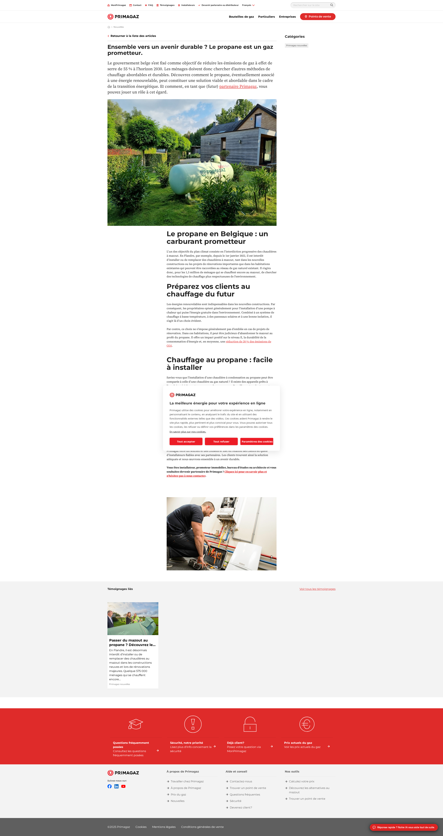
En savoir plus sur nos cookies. (188, 431)
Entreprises (287, 16)
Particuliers (266, 16)
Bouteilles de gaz (241, 16)
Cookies (141, 827)
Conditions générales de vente (202, 827)
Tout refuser (221, 441)
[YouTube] (123, 786)
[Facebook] (109, 786)
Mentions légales (164, 827)
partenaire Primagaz (238, 86)
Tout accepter (186, 441)
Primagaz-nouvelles (296, 45)
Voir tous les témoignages (318, 589)
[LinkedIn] (116, 786)
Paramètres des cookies (257, 441)
